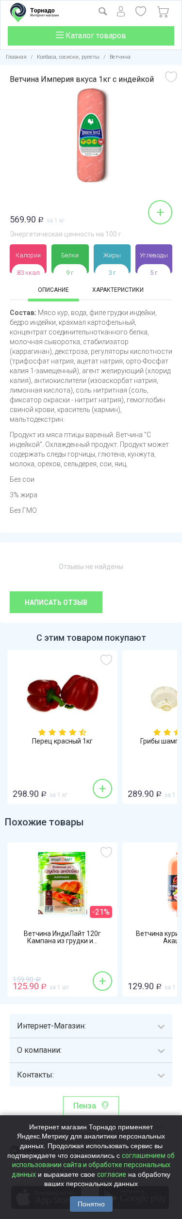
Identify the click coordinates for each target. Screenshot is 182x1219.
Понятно (91, 1204)
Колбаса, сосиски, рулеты (68, 57)
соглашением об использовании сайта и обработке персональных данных (93, 1165)
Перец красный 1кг (62, 741)
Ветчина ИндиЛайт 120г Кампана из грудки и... (62, 937)
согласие (111, 1174)
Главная (16, 57)
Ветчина (120, 57)
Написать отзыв (56, 602)
